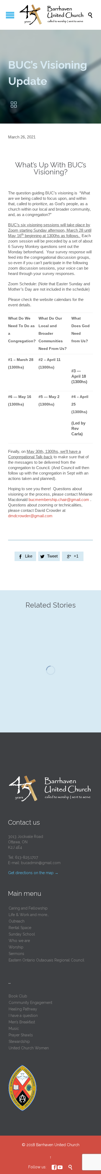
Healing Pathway (23, 1009)
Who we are (19, 940)
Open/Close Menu (10, 15)
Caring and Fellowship (28, 908)
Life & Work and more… (29, 915)
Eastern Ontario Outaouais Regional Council (46, 960)
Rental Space (20, 928)
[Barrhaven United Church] (53, 15)
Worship (16, 947)
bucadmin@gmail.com (41, 863)
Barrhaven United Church (57, 1145)
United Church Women (29, 1048)
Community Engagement (30, 1002)
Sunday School (22, 934)
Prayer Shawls (21, 1035)
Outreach (17, 921)
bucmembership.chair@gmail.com (59, 499)
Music (14, 1028)
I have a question (23, 1015)
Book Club (18, 996)
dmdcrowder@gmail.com (30, 515)
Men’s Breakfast (22, 1022)
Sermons (16, 953)
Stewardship (19, 1041)
